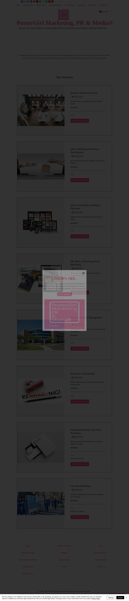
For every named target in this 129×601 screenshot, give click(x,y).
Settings (110, 598)
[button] (86, 269)
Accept (120, 598)
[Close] (126, 597)
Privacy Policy (95, 598)
